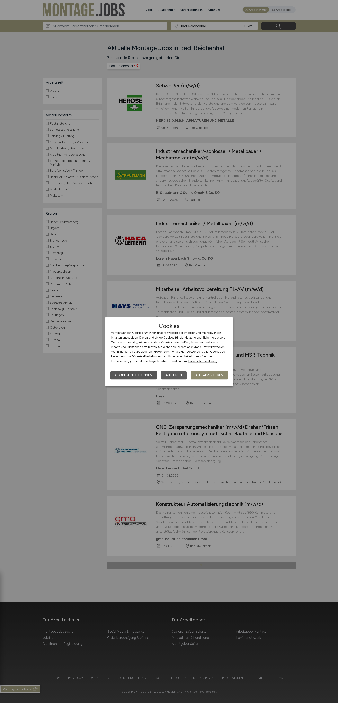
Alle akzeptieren (209, 375)
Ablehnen (174, 375)
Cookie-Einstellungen (133, 375)
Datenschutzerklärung (202, 361)
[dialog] (169, 351)
